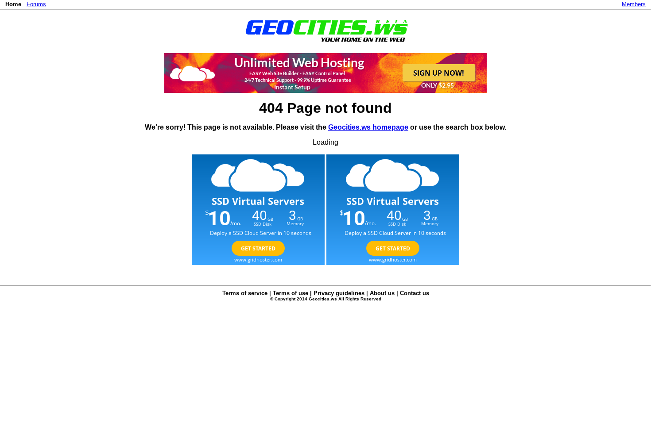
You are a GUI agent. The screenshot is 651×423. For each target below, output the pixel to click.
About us (382, 293)
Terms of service (244, 293)
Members (634, 4)
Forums (36, 4)
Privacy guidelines (339, 293)
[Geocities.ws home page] (326, 43)
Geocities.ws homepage (368, 127)
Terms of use (290, 293)
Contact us (414, 293)
